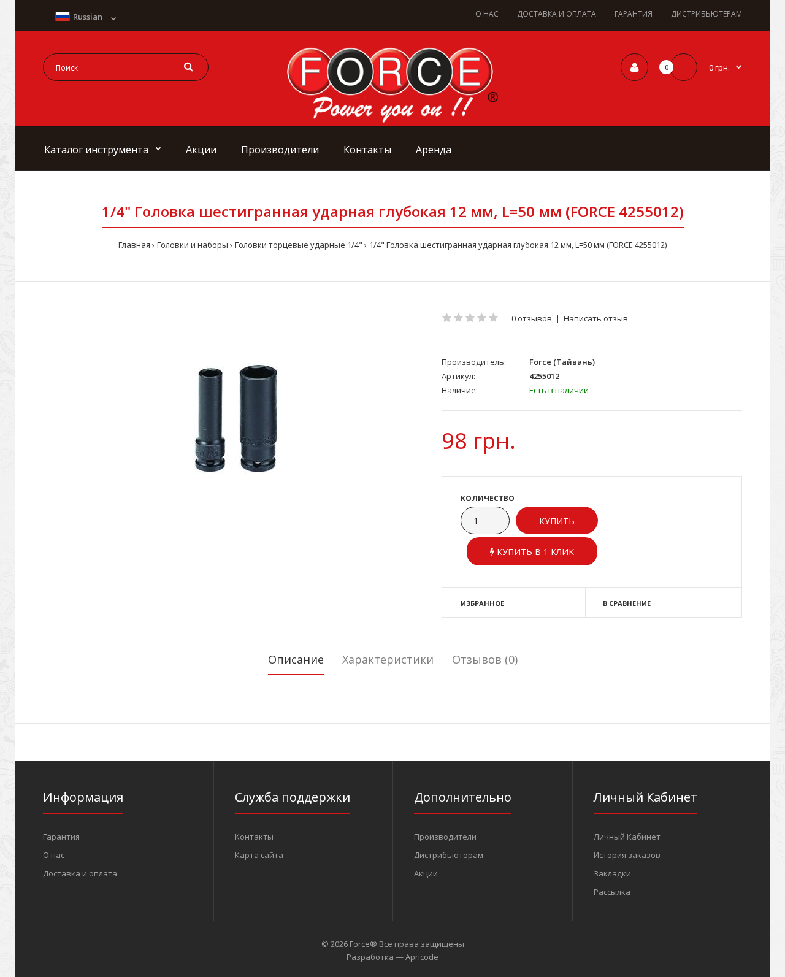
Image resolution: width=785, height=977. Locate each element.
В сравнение (627, 603)
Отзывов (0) (485, 659)
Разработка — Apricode (392, 956)
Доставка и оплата (80, 873)
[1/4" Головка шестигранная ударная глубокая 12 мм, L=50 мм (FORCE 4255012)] (233, 419)
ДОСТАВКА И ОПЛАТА (556, 14)
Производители (445, 836)
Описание (296, 659)
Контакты (254, 836)
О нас (53, 854)
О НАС (487, 14)
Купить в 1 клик (534, 551)
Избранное (482, 603)
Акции (426, 873)
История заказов (627, 854)
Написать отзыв (596, 318)
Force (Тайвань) (562, 361)
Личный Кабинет (627, 836)
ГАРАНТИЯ (634, 14)
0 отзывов (531, 318)
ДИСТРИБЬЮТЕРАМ (706, 14)
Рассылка (612, 891)
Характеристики (388, 659)
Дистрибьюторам (448, 854)
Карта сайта (259, 854)
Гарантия (61, 836)
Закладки (612, 873)
